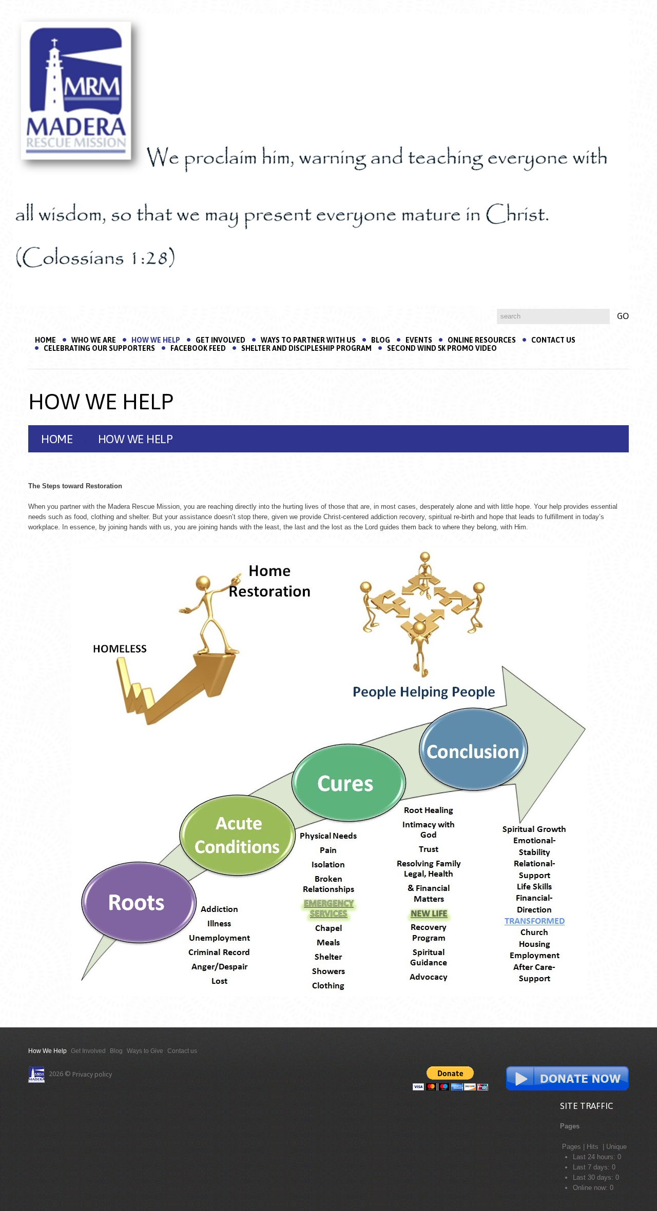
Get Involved (220, 340)
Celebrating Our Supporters (99, 348)
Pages (571, 1146)
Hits (594, 1146)
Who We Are (93, 340)
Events (418, 340)
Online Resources (482, 340)
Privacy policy (92, 1074)
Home (45, 340)
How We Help (155, 340)
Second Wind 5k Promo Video (442, 348)
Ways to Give (145, 1051)
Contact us (553, 340)
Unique (616, 1146)
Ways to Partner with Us (308, 340)
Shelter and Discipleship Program (306, 348)
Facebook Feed (198, 348)
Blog (380, 340)
